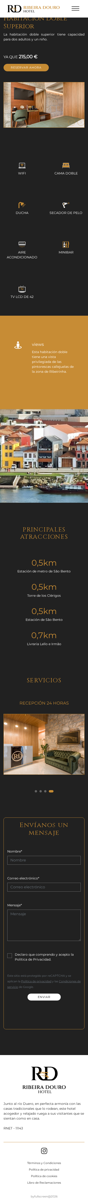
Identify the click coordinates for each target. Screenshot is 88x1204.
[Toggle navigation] (75, 9)
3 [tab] (45, 791)
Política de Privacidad (32, 959)
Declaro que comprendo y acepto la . (44, 957)
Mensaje (14, 905)
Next (80, 122)
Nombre (14, 851)
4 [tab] (51, 791)
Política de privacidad (36, 981)
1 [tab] (36, 791)
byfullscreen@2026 (44, 1196)
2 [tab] (40, 791)
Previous (71, 122)
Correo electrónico (23, 878)
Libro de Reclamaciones (44, 1182)
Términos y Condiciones (44, 1163)
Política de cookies (44, 1176)
